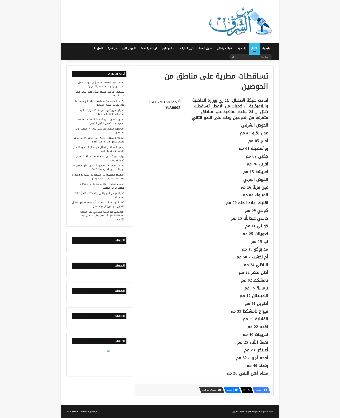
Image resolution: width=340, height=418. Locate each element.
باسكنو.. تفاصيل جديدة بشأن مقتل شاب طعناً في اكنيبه (99, 94)
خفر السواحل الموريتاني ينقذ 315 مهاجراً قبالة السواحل (99, 195)
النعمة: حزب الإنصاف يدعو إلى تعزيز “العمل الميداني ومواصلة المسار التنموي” (101, 84)
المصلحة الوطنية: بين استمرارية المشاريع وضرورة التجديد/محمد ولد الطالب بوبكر (98, 177)
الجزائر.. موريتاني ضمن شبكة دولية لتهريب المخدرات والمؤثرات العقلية (101, 112)
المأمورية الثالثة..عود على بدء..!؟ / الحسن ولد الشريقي (99, 130)
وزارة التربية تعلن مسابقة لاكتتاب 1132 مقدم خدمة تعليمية (100, 158)
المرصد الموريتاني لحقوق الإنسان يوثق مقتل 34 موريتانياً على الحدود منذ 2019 (98, 167)
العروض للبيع (129, 48)
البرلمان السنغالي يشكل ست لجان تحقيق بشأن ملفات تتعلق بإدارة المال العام (99, 140)
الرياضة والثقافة (149, 48)
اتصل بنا (98, 48)
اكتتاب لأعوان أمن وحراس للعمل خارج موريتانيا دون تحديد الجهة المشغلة (99, 103)
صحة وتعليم (168, 48)
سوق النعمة (205, 48)
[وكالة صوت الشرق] (241, 21)
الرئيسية (266, 48)
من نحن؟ (112, 48)
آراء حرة (242, 48)
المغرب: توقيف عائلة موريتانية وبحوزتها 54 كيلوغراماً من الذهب (101, 186)
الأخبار (254, 48)
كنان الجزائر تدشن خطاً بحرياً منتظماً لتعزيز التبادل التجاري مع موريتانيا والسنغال (98, 204)
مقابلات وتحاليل (225, 48)
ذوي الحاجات (187, 48)
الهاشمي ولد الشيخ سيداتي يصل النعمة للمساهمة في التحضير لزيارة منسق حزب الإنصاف (102, 215)
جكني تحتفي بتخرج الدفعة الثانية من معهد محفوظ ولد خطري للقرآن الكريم (101, 121)
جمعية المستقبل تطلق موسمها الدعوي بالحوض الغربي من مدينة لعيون (98, 149)
